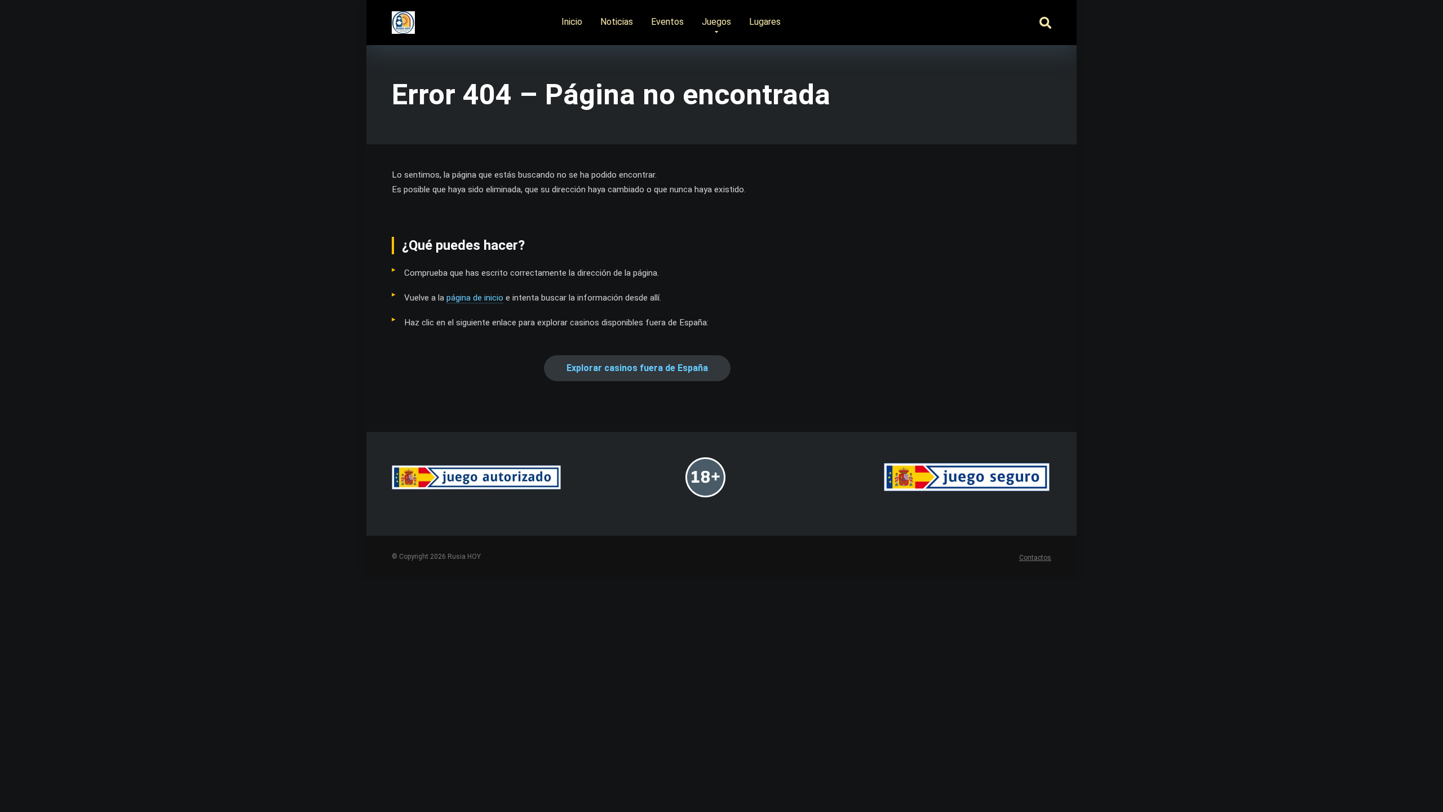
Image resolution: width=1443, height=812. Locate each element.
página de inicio (474, 298)
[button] (637, 368)
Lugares (765, 21)
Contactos (1035, 558)
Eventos (667, 21)
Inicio (571, 21)
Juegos (716, 21)
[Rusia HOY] (403, 18)
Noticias (616, 21)
